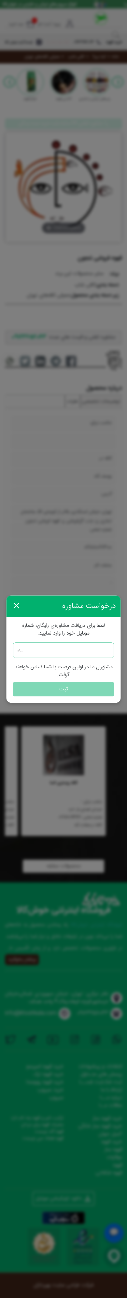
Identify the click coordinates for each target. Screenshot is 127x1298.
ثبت (63, 689)
